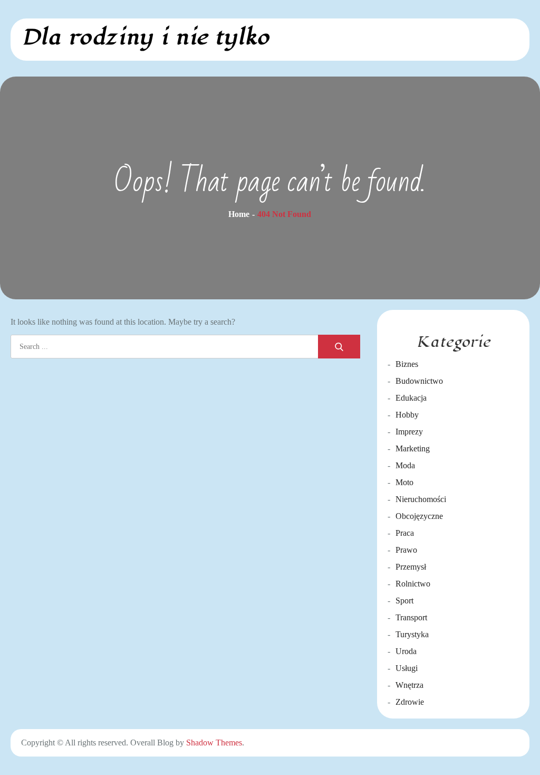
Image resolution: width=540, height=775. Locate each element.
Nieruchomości (421, 499)
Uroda (406, 651)
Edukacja (411, 397)
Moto (404, 482)
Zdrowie (410, 701)
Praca (405, 532)
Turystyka (412, 634)
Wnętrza (409, 685)
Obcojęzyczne (419, 516)
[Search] (339, 346)
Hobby (407, 414)
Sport (404, 600)
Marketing (413, 448)
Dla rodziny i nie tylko (145, 37)
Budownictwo (419, 380)
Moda (405, 465)
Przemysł (411, 566)
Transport (411, 617)
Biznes (407, 364)
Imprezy (409, 431)
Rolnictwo (413, 583)
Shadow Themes (214, 742)
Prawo (406, 549)
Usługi (407, 668)
